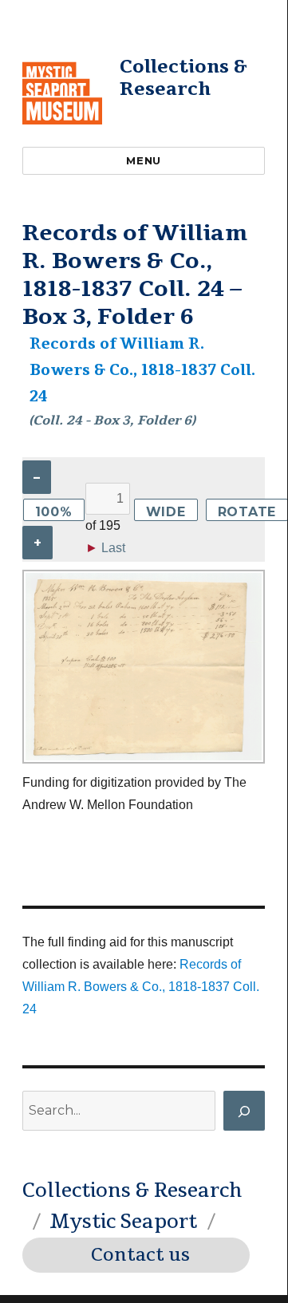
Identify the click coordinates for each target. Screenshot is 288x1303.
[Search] (244, 1111)
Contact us (140, 1255)
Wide (166, 511)
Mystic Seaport (123, 1221)
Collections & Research (183, 77)
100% (54, 511)
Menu (143, 160)
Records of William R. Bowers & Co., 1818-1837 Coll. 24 (142, 370)
